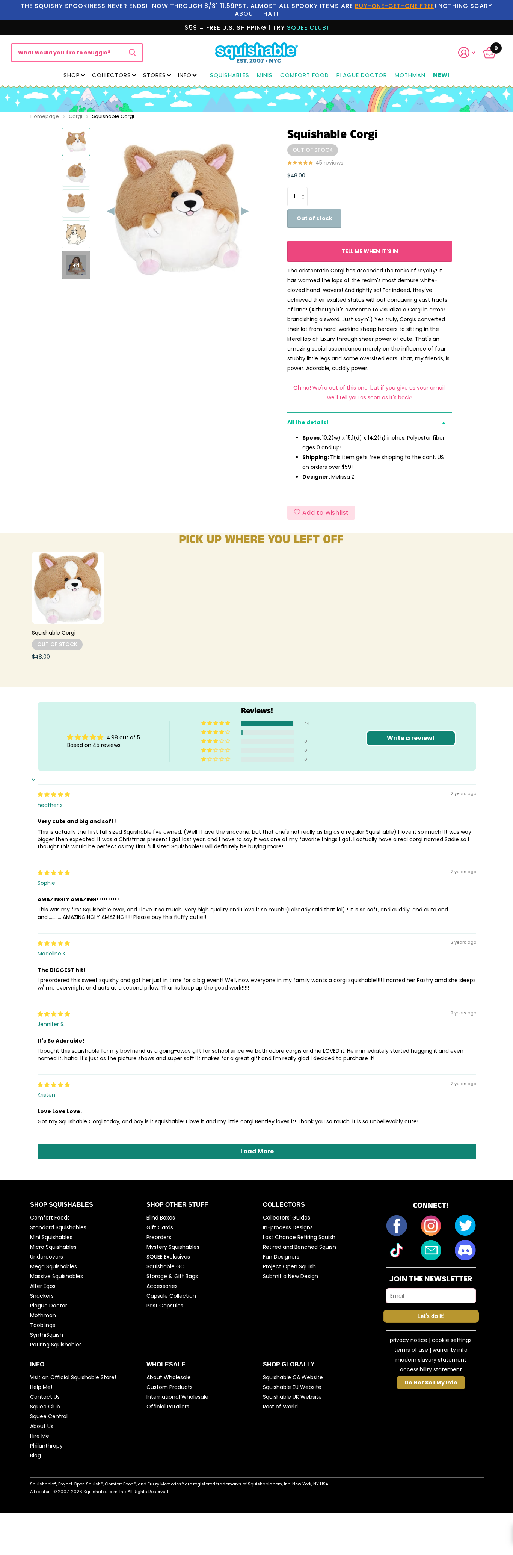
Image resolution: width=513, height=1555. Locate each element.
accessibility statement (431, 1369)
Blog (35, 1455)
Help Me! (41, 1387)
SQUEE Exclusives (168, 1256)
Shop (71, 75)
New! (441, 75)
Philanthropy (46, 1445)
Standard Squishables (58, 1227)
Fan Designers (281, 1256)
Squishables (229, 75)
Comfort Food (304, 75)
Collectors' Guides (286, 1217)
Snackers (42, 1296)
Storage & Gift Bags (172, 1276)
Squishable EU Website (292, 1387)
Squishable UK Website (292, 1397)
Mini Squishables (51, 1237)
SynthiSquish (46, 1335)
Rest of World (280, 1406)
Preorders (158, 1237)
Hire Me (39, 1436)
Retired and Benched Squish (299, 1247)
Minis (265, 75)
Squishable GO (165, 1266)
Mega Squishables (53, 1266)
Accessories (162, 1286)
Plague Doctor (361, 75)
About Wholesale (168, 1377)
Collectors (111, 75)
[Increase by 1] (304, 189)
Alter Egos (43, 1286)
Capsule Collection (171, 1296)
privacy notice (408, 1340)
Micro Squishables (53, 1247)
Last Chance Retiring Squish (299, 1237)
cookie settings (452, 1340)
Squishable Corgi (53, 632)
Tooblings (42, 1325)
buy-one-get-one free (394, 6)
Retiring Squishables (56, 1344)
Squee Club (45, 1406)
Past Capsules (164, 1305)
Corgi (75, 116)
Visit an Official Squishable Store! (73, 1377)
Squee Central (49, 1416)
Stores (154, 75)
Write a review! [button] (411, 738)
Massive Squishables (56, 1276)
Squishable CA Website (293, 1377)
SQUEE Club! (308, 27)
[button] (471, 52)
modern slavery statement (430, 1359)
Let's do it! (430, 1316)
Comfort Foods (50, 1217)
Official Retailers (167, 1406)
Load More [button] (257, 1151)
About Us (41, 1426)
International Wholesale (177, 1397)
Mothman (410, 75)
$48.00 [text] (296, 175)
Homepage (44, 116)
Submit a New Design (290, 1276)
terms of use (411, 1350)
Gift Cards (159, 1227)
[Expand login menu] (466, 52)
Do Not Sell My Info (430, 1382)
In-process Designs (288, 1227)
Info (185, 75)
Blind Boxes (160, 1217)
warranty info (450, 1350)
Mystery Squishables (172, 1247)
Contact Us (45, 1397)
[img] (54, 794)
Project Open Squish (289, 1266)
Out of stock (314, 218)
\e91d (132, 52)
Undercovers (46, 1256)
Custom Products (169, 1387)
